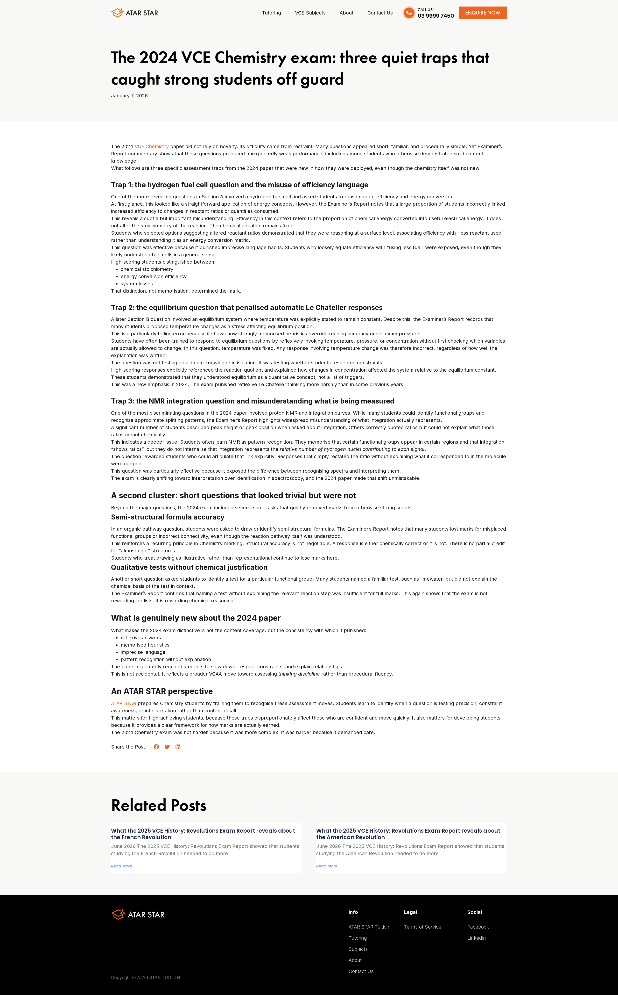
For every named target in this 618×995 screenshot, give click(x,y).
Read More (121, 866)
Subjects (358, 949)
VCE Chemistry (152, 146)
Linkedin (476, 938)
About (355, 960)
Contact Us (361, 971)
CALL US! (426, 9)
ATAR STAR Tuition (369, 927)
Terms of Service (422, 927)
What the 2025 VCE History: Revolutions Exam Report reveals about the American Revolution (408, 834)
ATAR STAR (123, 703)
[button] (156, 747)
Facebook (478, 927)
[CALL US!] (409, 12)
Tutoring (358, 938)
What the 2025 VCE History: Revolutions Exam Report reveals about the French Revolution (203, 834)
